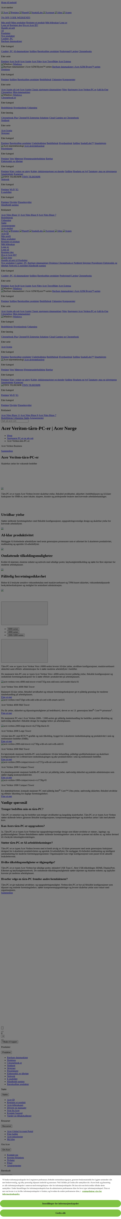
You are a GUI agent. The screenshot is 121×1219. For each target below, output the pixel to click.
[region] (60, 1197)
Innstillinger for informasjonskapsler (60, 1203)
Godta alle (60, 1213)
